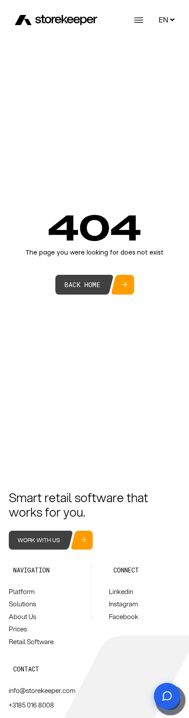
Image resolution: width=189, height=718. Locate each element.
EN (163, 20)
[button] (31, 570)
